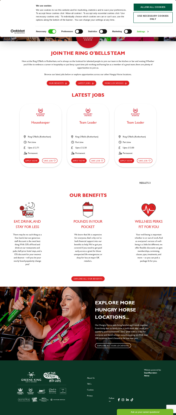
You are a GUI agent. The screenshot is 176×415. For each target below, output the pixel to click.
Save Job (48, 160)
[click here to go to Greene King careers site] (41, 386)
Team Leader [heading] (88, 122)
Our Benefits (56, 83)
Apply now (31, 160)
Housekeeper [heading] (40, 122)
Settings (141, 31)
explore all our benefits (88, 278)
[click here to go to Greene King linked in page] (127, 399)
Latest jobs (84, 83)
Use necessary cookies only (153, 17)
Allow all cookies (153, 7)
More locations (114, 83)
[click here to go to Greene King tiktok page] (132, 399)
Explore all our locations (113, 345)
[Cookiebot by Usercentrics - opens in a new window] (18, 32)
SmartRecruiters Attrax (150, 374)
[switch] (79, 31)
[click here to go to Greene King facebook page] (119, 399)
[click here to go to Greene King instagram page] (123, 399)
